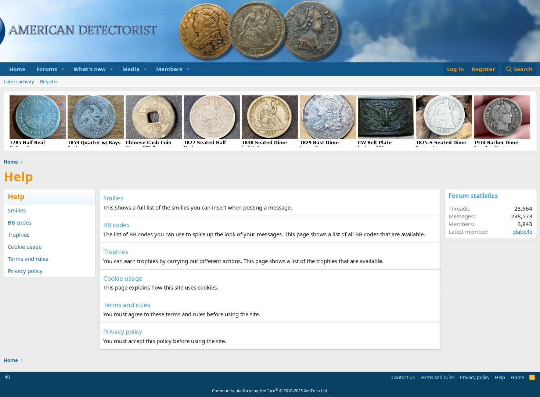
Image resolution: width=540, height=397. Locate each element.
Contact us (403, 377)
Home (17, 69)
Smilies (17, 210)
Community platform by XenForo (270, 390)
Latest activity (19, 81)
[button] (63, 69)
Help (500, 377)
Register (49, 81)
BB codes (19, 222)
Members (169, 69)
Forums (46, 69)
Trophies (18, 234)
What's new (89, 69)
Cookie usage (25, 246)
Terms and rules (28, 258)
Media (131, 69)
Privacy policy (25, 270)
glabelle (522, 231)
